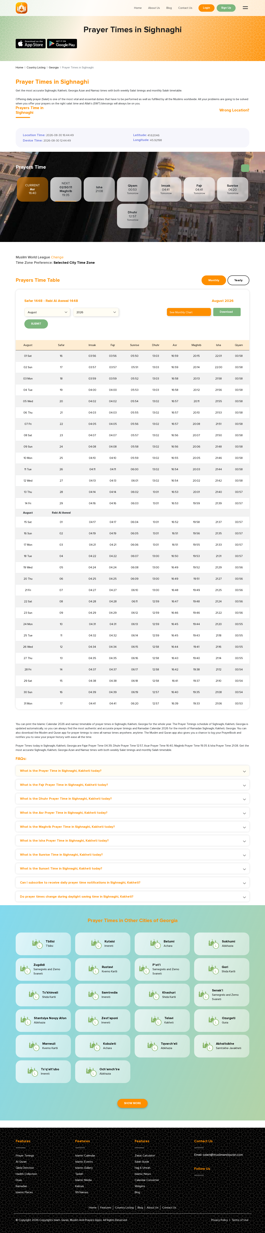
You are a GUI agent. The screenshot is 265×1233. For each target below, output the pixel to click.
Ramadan (21, 1186)
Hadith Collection (26, 1174)
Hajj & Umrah (142, 1167)
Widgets (140, 1186)
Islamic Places (24, 1192)
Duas (19, 1180)
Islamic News (143, 1174)
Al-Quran (21, 1161)
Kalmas (79, 1186)
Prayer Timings (25, 1155)
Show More (132, 1103)
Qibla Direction (25, 1167)
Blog (169, 7)
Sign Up (226, 7)
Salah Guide (142, 1161)
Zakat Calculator (145, 1155)
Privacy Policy (219, 1220)
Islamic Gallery (84, 1167)
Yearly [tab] (238, 280)
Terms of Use (240, 1220)
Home (138, 7)
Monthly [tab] (213, 280)
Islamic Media (83, 1180)
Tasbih (79, 1174)
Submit (36, 323)
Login (206, 7)
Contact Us (185, 7)
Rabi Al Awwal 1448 (62, 301)
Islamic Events (84, 1161)
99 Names (81, 1192)
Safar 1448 (33, 301)
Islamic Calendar (85, 1155)
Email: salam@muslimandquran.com (218, 1154)
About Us (154, 7)
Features (105, 1207)
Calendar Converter (147, 1180)
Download (226, 312)
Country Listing (36, 67)
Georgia (54, 67)
